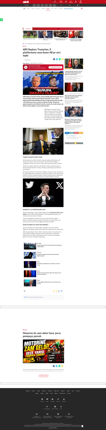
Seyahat (63, 390)
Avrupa (68, 393)
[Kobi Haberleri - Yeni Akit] (69, 8)
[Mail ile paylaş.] (62, 59)
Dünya (48, 8)
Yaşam (42, 393)
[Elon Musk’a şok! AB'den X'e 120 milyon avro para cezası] (43, 267)
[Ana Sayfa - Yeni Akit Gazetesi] (26, 2)
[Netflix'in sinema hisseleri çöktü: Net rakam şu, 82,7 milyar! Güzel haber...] (43, 276)
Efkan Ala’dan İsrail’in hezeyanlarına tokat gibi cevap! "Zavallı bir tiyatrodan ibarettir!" (70, 28)
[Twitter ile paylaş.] (56, 59)
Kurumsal (64, 401)
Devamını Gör (43, 375)
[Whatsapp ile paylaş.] (59, 59)
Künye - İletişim (55, 408)
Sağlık (47, 393)
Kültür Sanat (62, 393)
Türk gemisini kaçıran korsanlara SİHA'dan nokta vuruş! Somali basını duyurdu (38, 28)
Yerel (51, 393)
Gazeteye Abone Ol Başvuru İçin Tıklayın (47, 417)
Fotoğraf (52, 401)
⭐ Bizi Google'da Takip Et (55, 67)
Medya (37, 393)
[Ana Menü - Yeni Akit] (24, 8)
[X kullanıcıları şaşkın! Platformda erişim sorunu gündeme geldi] (43, 258)
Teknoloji (43, 8)
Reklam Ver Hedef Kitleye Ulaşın (36, 417)
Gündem (28, 8)
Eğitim (56, 393)
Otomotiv (78, 390)
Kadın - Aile (56, 390)
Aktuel (55, 8)
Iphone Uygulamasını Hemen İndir (58, 417)
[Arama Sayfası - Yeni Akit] (81, 8)
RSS (61, 408)
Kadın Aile (60, 8)
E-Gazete (42, 401)
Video (47, 401)
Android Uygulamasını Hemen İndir (69, 417)
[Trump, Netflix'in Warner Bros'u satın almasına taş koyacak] (43, 286)
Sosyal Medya (47, 408)
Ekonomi (38, 8)
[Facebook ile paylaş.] (53, 366)
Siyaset (33, 8)
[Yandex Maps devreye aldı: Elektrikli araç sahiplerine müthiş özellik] (43, 249)
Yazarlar (58, 401)
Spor (52, 8)
